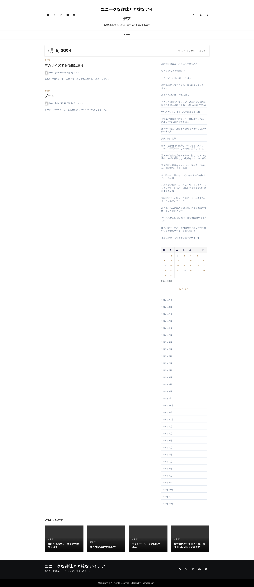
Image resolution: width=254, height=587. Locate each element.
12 (191, 260)
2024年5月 (166, 454)
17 (178, 265)
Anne (51, 73)
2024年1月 (166, 482)
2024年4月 (166, 461)
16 (171, 265)
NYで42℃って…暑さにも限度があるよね (180, 111)
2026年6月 (166, 314)
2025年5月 (166, 370)
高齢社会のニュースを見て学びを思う (179, 64)
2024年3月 (166, 468)
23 (171, 270)
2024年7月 (166, 440)
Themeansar (147, 583)
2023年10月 (167, 503)
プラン (50, 96)
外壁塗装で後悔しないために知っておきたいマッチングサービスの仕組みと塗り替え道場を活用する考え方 (183, 188)
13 (197, 260)
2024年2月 (166, 475)
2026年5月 (166, 321)
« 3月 (180, 289)
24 (177, 270)
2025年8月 (166, 349)
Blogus (134, 583)
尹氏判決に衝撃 (168, 138)
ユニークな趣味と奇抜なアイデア (75, 567)
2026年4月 (166, 328)
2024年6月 (166, 447)
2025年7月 (166, 356)
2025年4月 (166, 377)
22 (164, 270)
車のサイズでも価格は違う (64, 65)
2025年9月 (166, 342)
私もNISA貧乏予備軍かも (173, 71)
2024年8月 (166, 433)
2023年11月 (167, 496)
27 (197, 270)
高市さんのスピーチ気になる (175, 95)
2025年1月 (166, 398)
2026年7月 (166, 307)
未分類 (47, 60)
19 (191, 265)
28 (204, 270)
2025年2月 (166, 391)
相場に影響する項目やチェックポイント (180, 237)
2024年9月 (166, 426)
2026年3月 (166, 335)
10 (178, 260)
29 (164, 275)
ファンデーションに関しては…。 (177, 78)
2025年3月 (166, 384)
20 (197, 265)
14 (204, 260)
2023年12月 (167, 489)
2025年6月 (166, 363)
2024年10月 (167, 419)
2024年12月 (167, 405)
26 (191, 270)
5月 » (187, 289)
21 (204, 265)
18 (184, 265)
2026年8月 (166, 300)
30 (171, 275)
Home (127, 35)
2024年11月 (167, 412)
